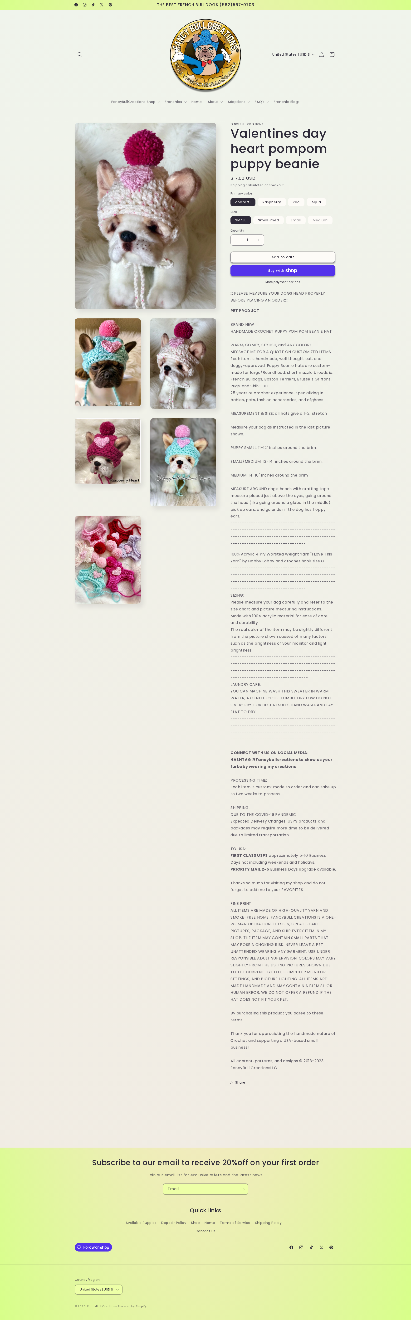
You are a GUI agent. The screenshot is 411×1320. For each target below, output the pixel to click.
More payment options (282, 282)
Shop (195, 1222)
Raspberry (272, 202)
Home (210, 1222)
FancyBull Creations (102, 1306)
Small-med (268, 220)
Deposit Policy (173, 1222)
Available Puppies (141, 1222)
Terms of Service (235, 1222)
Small (298, 221)
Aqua (316, 202)
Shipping (237, 185)
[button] (80, 54)
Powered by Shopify (132, 1306)
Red (296, 202)
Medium (323, 221)
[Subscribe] (243, 1189)
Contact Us (206, 1231)
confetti (243, 202)
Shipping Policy (268, 1222)
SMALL (240, 220)
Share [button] (240, 1082)
